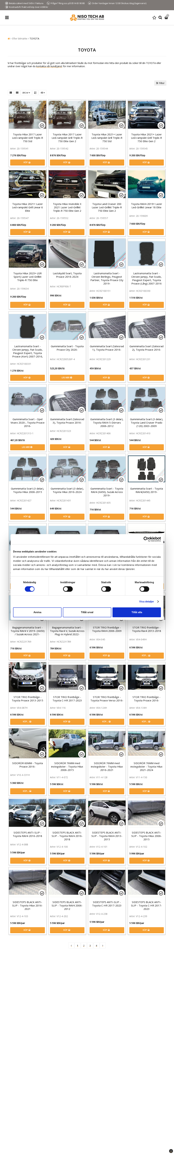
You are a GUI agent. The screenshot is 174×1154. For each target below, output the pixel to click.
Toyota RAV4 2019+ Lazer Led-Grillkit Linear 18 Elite (146, 205)
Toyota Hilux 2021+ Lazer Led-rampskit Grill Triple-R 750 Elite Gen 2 (146, 138)
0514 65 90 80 (78, 3)
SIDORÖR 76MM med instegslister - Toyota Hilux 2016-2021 (107, 766)
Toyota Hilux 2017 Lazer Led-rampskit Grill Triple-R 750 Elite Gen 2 (67, 138)
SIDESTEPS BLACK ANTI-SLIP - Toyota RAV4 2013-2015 (106, 836)
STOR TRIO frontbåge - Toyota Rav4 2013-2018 (146, 629)
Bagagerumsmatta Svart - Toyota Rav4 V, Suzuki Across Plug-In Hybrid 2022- (67, 631)
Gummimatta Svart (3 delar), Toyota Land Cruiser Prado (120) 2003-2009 (146, 422)
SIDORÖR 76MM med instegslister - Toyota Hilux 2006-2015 (67, 766)
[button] (154, 17)
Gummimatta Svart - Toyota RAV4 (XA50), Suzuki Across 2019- (106, 492)
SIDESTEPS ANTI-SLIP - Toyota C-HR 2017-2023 (106, 903)
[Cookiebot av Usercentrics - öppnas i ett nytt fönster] (146, 539)
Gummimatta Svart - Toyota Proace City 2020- (67, 347)
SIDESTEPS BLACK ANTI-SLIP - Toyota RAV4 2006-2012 (67, 905)
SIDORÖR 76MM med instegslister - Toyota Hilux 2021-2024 (146, 766)
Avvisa (37, 612)
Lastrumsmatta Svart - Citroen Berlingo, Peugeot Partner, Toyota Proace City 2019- (106, 278)
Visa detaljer (146, 601)
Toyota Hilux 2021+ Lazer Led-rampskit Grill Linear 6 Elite (27, 207)
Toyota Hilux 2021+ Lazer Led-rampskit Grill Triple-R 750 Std (106, 138)
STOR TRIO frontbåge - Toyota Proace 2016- (146, 698)
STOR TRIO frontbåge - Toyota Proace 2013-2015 (27, 698)
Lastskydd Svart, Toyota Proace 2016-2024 (67, 275)
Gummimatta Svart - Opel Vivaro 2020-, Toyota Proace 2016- (28, 422)
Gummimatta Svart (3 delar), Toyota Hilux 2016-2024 (67, 490)
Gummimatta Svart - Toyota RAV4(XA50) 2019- (146, 490)
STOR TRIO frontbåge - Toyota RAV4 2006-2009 (106, 629)
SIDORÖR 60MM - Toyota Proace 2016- (27, 764)
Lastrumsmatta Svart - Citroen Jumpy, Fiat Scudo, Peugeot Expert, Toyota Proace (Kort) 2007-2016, (27, 351)
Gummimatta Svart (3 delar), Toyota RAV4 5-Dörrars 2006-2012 (106, 422)
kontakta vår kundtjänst (49, 66)
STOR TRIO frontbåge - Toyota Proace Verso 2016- (106, 698)
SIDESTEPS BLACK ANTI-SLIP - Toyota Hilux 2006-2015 (146, 836)
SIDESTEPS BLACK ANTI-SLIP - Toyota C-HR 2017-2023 (146, 905)
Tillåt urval (87, 612)
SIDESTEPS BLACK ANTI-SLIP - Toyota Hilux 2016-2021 (27, 905)
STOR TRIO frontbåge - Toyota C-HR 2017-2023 (67, 698)
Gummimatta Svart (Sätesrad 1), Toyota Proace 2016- (107, 347)
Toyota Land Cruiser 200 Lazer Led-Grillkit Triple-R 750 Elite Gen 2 (107, 207)
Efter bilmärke (19, 38)
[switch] (68, 589)
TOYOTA (34, 38)
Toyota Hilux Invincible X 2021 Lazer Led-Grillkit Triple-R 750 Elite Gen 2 (67, 207)
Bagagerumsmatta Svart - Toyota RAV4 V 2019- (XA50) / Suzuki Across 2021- (28, 631)
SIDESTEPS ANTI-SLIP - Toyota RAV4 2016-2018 (27, 834)
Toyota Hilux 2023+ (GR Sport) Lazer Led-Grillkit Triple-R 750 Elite (27, 277)
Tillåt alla (137, 612)
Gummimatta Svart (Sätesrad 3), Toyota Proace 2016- (67, 420)
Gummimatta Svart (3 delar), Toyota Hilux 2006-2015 (27, 490)
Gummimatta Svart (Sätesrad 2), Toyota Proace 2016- (146, 347)
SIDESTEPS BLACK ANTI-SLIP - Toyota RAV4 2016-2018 (67, 836)
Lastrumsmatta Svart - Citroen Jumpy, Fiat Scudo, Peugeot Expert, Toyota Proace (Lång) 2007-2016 (146, 278)
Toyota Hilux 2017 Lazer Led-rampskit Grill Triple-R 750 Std (27, 138)
